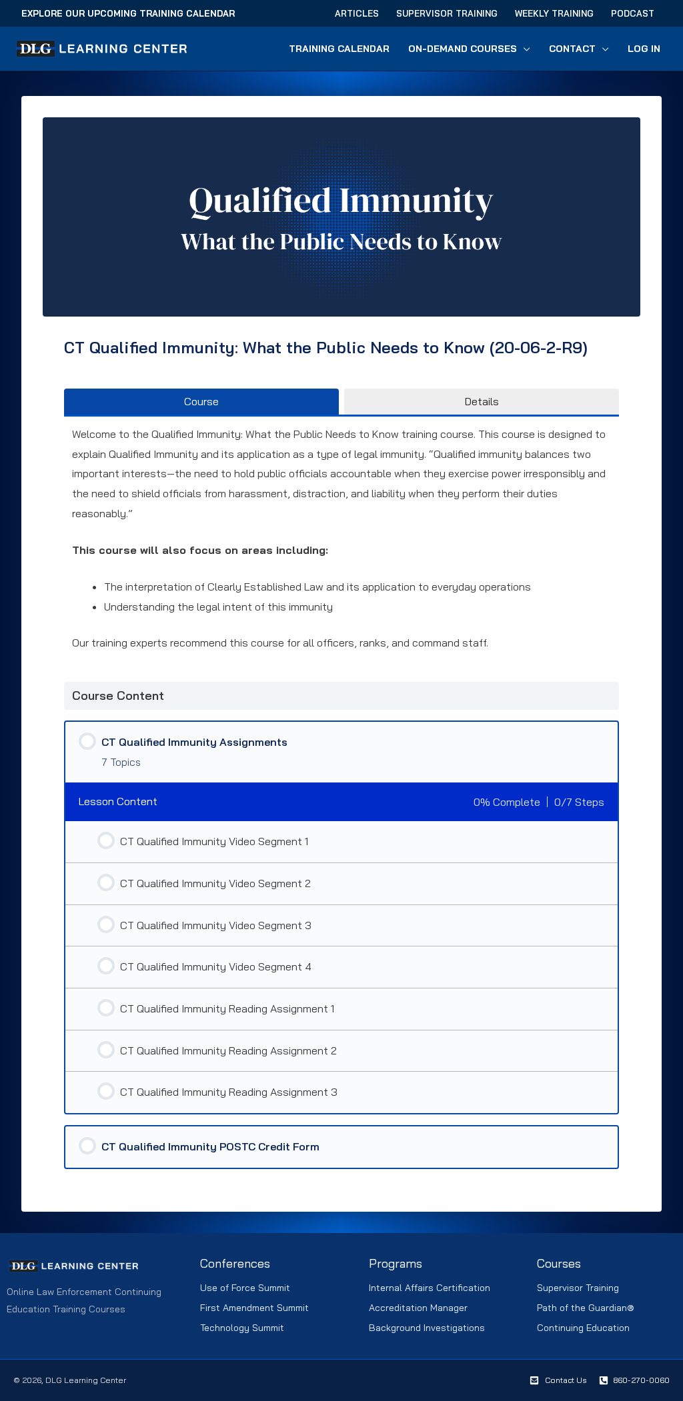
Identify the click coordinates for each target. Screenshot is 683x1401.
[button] (523, 49)
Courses (559, 1263)
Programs (395, 1263)
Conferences (235, 1263)
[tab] (201, 401)
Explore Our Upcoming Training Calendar (128, 13)
